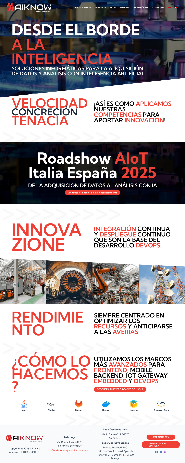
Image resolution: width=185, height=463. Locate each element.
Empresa (125, 7)
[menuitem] (169, 7)
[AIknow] (29, 7)
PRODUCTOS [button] (81, 7)
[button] (89, 7)
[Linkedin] (156, 451)
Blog (113, 7)
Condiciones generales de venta (69, 450)
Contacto (158, 7)
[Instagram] (165, 451)
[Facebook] (161, 451)
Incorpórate (141, 7)
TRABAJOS (100, 7)
